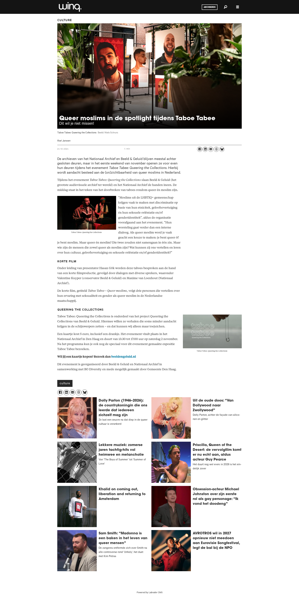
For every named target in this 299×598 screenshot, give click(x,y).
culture (65, 383)
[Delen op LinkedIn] (205, 149)
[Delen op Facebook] (199, 149)
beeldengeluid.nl (123, 356)
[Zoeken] (225, 7)
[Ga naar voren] (69, 6)
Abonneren (209, 7)
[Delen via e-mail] (210, 149)
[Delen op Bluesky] (221, 149)
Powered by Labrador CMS (149, 593)
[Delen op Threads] (216, 149)
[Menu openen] (237, 7)
